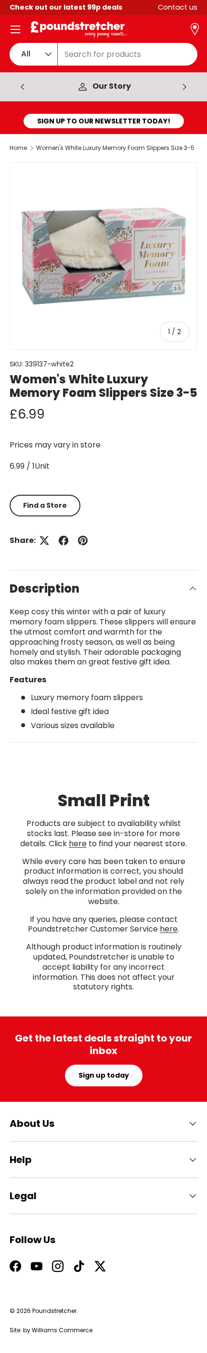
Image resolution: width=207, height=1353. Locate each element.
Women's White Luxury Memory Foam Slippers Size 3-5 (115, 148)
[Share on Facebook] (63, 540)
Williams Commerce (62, 1330)
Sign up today (103, 1075)
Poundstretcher (54, 1311)
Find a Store (45, 505)
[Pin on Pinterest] (82, 540)
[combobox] (103, 54)
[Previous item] (22, 87)
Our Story (111, 86)
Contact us (177, 7)
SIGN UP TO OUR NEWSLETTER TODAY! (103, 121)
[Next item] (184, 87)
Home (18, 148)
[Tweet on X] (44, 540)
